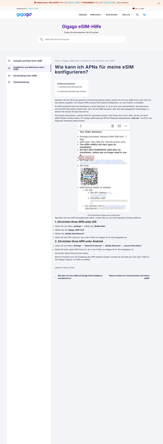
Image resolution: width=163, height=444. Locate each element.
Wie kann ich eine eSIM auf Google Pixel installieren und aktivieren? (80, 276)
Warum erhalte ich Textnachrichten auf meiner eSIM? (129, 276)
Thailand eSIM (108, 2)
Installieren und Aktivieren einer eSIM (98, 61)
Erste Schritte (111, 15)
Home (57, 61)
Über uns (126, 15)
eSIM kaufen (95, 15)
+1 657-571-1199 (33, 8)
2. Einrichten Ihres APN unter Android (72, 91)
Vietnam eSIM (73, 2)
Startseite (83, 15)
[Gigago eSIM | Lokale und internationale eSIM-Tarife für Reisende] (25, 15)
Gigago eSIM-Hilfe (71, 61)
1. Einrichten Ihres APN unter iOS (70, 87)
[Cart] (144, 15)
